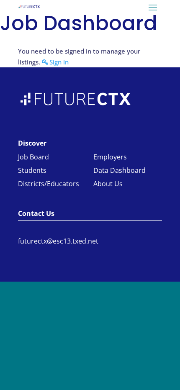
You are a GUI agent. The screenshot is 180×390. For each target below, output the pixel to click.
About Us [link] (108, 183)
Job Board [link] (33, 157)
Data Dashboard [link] (119, 170)
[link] (29, 6)
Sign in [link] (59, 62)
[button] (152, 7)
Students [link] (32, 170)
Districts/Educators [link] (48, 183)
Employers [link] (110, 157)
